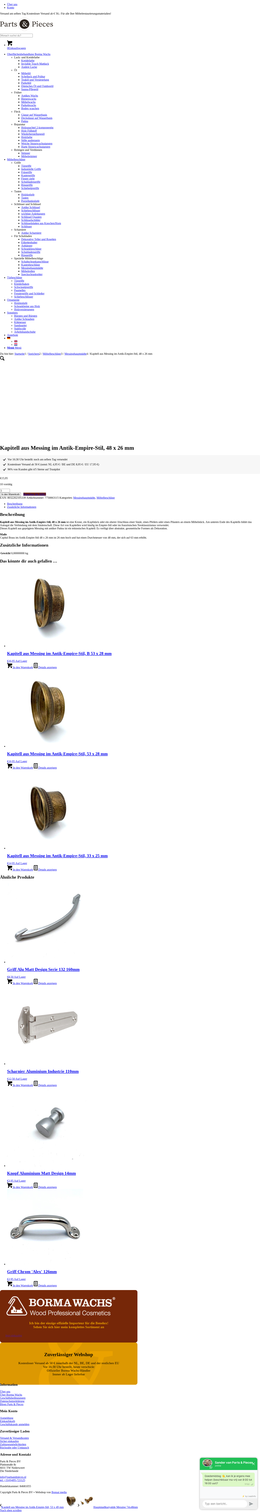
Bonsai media (59, 1492)
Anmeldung (6, 1417)
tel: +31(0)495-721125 (12, 1480)
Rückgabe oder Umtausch (14, 1447)
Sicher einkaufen (9, 1441)
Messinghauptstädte (84, 497)
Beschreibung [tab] (14, 503)
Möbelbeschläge (106, 497)
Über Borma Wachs (11, 1394)
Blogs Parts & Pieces (11, 1404)
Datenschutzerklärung (12, 1401)
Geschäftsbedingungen (12, 1397)
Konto (10, 7)
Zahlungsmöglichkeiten (13, 1444)
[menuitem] (133, 4)
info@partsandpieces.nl (13, 1476)
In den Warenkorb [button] (22, 667)
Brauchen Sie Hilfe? (34, 494)
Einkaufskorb (7, 1421)
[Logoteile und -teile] (26, 32)
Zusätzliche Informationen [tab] (21, 506)
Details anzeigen (47, 667)
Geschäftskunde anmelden (14, 1424)
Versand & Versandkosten (14, 1437)
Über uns (12, 4)
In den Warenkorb (10, 494)
